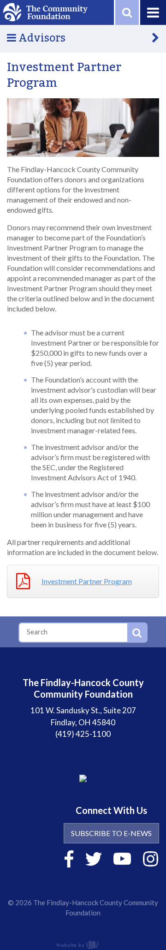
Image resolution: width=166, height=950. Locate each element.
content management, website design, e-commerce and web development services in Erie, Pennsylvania (83, 944)
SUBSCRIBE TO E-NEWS (111, 833)
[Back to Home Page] (45, 11)
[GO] (137, 632)
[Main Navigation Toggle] (152, 12)
